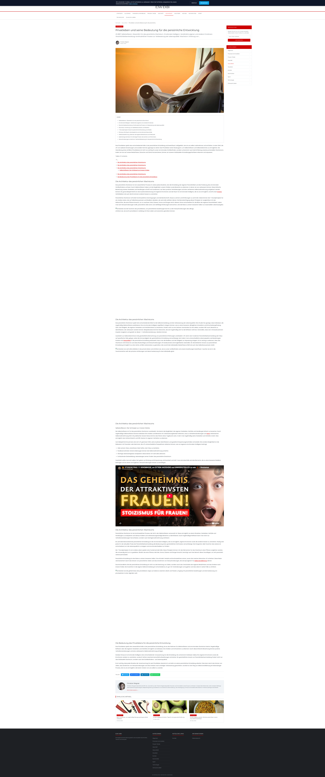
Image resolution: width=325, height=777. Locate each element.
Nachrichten (192, 13)
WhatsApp (156, 674)
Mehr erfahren (133, 4)
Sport (200, 13)
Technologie (120, 17)
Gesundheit (169, 13)
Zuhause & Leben (131, 17)
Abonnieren (239, 40)
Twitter (126, 674)
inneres (219, 192)
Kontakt (174, 738)
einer (208, 433)
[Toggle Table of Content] (117, 160)
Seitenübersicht (196, 738)
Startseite (119, 13)
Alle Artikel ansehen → (132, 690)
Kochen (184, 13)
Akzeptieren (204, 3)
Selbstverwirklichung (200, 561)
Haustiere (177, 13)
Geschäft (161, 13)
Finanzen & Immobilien (139, 13)
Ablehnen (194, 3)
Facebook (136, 674)
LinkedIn (146, 674)
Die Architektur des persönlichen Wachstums (132, 162)
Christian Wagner (133, 683)
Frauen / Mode (151, 13)
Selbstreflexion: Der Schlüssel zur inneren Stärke (134, 170)
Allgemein (127, 13)
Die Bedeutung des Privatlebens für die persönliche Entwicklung (137, 177)
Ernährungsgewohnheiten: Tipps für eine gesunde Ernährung (168, 717)
